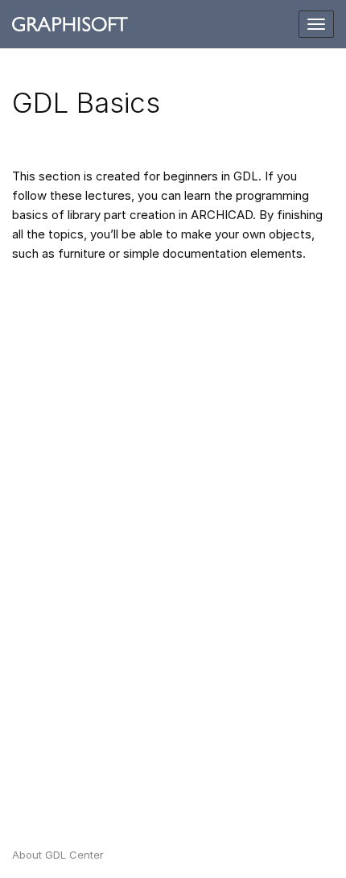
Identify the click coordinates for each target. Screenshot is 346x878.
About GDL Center (58, 854)
